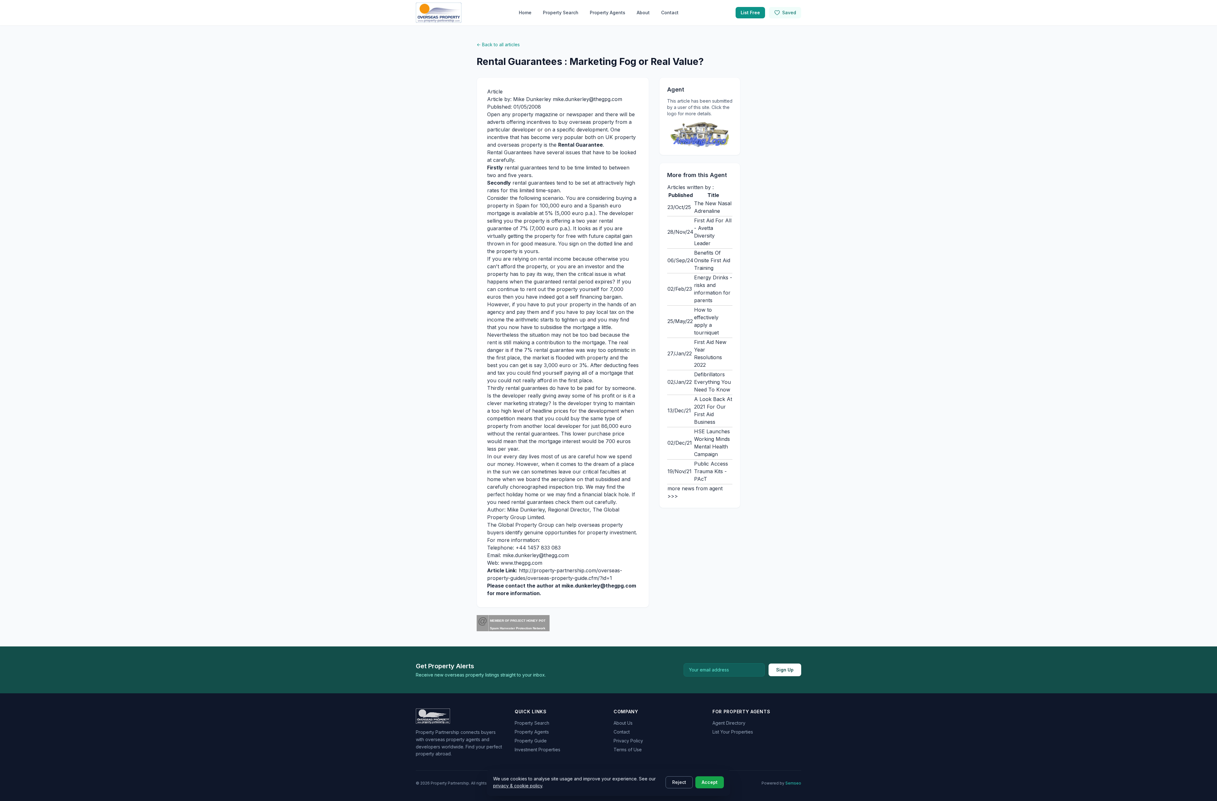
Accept (710, 782)
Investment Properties (537, 749)
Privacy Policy (628, 740)
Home (525, 12)
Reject (679, 782)
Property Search (560, 12)
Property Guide (531, 740)
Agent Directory (728, 723)
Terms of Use (628, 749)
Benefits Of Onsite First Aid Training (712, 260)
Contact (670, 12)
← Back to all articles (498, 44)
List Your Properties (732, 731)
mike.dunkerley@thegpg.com (599, 585)
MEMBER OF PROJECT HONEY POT (517, 620)
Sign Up (785, 669)
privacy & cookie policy (517, 785)
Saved (789, 12)
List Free (750, 12)
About (643, 12)
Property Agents (607, 12)
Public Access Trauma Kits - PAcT (711, 471)
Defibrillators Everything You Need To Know (712, 382)
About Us (623, 723)
